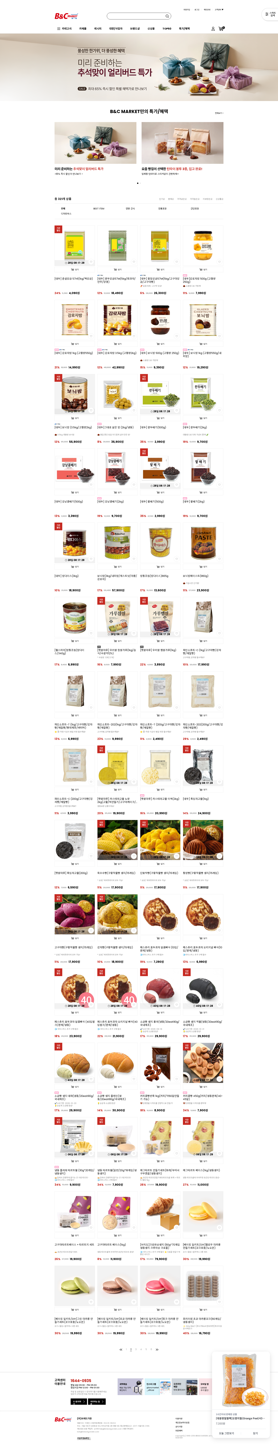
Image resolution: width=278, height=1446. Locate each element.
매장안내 (207, 9)
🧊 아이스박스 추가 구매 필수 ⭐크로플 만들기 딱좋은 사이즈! (160, 1253)
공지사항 (178, 1426)
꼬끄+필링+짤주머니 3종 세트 (195, 1252)
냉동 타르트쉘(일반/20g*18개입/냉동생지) (117, 1172)
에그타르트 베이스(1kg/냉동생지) (201, 1170)
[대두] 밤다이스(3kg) (67, 576)
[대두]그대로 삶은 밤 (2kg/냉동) (115, 427)
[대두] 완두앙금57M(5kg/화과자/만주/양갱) (116, 280)
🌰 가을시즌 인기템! (191, 583)
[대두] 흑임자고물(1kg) (196, 799)
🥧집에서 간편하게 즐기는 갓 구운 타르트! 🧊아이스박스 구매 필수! (114, 1178)
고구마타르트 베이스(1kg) (111, 1244)
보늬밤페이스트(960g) (195, 576)
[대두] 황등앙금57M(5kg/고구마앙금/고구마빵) (160, 280)
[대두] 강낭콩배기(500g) (69, 501)
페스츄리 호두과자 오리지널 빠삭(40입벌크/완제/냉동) (117, 1023)
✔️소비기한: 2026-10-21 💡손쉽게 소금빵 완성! (193, 1030)
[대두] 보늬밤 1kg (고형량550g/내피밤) (202, 355)
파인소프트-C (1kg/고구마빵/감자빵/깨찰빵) (202, 652)
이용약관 (178, 1418)
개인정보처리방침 (182, 1422)
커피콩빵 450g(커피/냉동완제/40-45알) (203, 1097)
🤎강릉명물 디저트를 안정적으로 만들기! (156, 1103)
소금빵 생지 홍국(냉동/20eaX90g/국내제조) (159, 1023)
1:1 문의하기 (77, 1402)
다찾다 (269, 15)
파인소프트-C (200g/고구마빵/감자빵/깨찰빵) (74, 800)
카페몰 (83, 29)
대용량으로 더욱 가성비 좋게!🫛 (195, 434)
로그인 (197, 9)
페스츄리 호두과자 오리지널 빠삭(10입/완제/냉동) (202, 949)
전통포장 (162, 208)
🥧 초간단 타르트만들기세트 (66, 1252)
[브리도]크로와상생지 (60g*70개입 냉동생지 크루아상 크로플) (160, 1246)
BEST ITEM (98, 208)
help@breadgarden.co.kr (110, 1429)
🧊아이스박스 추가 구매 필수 (151, 954)
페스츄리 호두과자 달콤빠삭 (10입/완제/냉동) (159, 949)
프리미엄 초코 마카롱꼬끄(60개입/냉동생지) (202, 1320)
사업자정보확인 (83, 1438)
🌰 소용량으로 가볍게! (192, 286)
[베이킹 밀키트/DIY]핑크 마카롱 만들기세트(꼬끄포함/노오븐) (159, 1320)
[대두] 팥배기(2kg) (194, 501)
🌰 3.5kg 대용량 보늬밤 (64, 434)
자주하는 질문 (95, 1402)
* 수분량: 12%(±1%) (105, 657)
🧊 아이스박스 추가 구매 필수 (66, 1029)
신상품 (151, 29)
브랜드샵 (135, 29)
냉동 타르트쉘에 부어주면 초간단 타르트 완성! (115, 1252)
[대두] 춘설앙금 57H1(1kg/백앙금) (74, 278)
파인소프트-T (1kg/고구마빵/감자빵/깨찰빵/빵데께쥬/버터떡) (73, 726)
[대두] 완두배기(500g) (153, 427)
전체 (63, 208)
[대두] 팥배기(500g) (152, 501)
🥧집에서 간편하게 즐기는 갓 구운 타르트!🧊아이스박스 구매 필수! (71, 1178)
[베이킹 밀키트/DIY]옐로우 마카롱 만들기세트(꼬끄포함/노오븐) (202, 1246)
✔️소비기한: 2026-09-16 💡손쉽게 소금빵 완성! (151, 1030)
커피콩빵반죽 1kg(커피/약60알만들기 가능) (159, 1097)
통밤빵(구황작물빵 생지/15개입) (201, 873)
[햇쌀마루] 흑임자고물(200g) (71, 873)
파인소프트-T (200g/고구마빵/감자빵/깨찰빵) (160, 726)
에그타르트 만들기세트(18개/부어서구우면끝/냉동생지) (159, 1172)
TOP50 (166, 29)
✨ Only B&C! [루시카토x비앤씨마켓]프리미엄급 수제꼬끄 (202, 1327)
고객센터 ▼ (219, 9)
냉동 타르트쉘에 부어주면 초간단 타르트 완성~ (201, 1177)
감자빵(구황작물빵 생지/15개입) (115, 947)
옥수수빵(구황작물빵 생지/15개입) (116, 873)
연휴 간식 (130, 208)
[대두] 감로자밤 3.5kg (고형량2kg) (117, 353)
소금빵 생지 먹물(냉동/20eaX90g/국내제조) (202, 1023)
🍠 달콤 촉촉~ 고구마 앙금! (151, 286)
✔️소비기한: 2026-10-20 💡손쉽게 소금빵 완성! (65, 1104)
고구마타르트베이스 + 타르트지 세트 (74, 1244)
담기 (77, 269)
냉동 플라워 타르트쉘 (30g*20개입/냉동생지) (74, 1172)
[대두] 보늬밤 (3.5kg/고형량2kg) (73, 427)
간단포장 (195, 208)
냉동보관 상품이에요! (105, 806)
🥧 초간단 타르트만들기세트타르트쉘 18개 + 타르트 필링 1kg (160, 1178)
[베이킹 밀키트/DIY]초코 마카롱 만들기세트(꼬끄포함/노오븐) (116, 1320)
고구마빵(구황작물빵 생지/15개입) (74, 947)
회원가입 (187, 9)
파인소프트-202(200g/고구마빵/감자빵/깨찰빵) (203, 726)
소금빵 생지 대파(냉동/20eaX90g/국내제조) (74, 1097)
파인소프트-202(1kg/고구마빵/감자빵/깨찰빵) (117, 726)
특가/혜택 (184, 29)
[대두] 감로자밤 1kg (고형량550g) (74, 353)
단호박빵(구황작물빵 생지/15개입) (159, 873)
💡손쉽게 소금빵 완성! (106, 1103)
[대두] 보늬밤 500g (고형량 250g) (159, 353)
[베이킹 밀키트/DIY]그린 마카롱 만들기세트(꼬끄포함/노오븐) (74, 1320)
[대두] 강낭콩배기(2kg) (110, 501)
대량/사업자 (115, 29)
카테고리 (67, 29)
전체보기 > (219, 113)
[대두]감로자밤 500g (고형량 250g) (199, 280)
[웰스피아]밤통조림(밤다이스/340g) (69, 652)
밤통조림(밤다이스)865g (154, 576)
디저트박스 (66, 213)
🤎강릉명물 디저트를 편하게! (194, 1103)
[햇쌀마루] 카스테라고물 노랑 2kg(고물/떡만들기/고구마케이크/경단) (116, 800)
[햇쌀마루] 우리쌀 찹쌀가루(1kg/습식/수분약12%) (116, 652)
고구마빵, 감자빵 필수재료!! (194, 657)
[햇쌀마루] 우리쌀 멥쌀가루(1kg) (158, 650)
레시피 (98, 29)
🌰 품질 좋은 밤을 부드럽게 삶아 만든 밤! (113, 434)
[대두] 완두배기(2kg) (195, 427)
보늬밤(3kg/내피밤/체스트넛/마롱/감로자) (117, 577)
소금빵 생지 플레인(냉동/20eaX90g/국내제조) (111, 1097)
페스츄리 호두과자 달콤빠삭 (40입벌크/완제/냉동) (75, 1023)
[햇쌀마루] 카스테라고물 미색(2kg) (159, 799)
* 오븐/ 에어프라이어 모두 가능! (110, 880)
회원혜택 (178, 1430)
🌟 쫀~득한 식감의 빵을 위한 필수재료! (70, 732)
